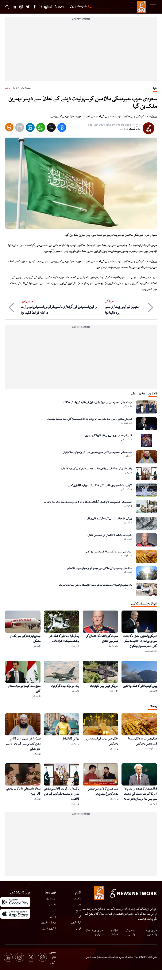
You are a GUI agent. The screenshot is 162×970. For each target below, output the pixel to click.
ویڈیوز (53, 917)
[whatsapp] (40, 128)
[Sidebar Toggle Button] (153, 6)
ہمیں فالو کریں (52, 957)
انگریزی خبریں (49, 928)
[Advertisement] (81, 51)
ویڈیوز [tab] (142, 393)
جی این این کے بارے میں (150, 932)
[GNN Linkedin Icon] (14, 6)
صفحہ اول (26, 88)
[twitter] (51, 128)
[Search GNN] (7, 6)
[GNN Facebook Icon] (34, 6)
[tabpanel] (81, 498)
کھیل (78, 917)
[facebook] (61, 128)
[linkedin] (30, 128)
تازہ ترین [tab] (152, 393)
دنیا (15, 88)
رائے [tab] (133, 393)
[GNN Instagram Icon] (21, 6)
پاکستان (77, 899)
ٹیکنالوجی (76, 923)
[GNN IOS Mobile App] (15, 914)
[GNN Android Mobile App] (15, 902)
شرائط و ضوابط (114, 932)
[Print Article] (9, 127)
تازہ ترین (52, 905)
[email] (19, 128)
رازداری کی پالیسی (130, 932)
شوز (54, 911)
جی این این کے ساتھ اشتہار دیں (94, 932)
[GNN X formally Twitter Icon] (28, 6)
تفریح (78, 911)
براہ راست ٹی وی (48, 923)
